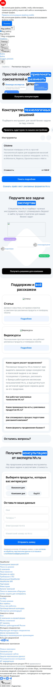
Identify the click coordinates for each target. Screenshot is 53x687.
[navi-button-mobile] (2, 62)
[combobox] (5, 682)
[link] (4, 47)
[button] (2, 54)
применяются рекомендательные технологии (20, 664)
